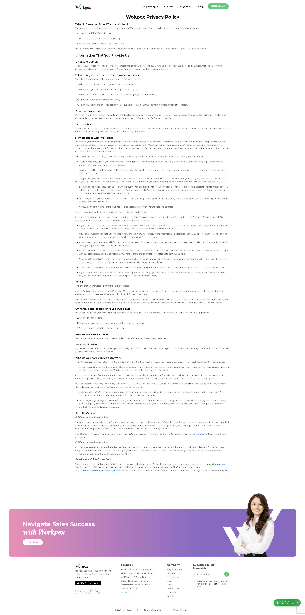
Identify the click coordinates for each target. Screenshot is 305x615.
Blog (169, 581)
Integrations (185, 6)
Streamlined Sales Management (136, 581)
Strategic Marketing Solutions (135, 585)
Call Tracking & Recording (133, 577)
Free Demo (33, 542)
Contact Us (218, 6)
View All (125, 592)
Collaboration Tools (130, 589)
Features (169, 6)
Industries (172, 592)
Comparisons (173, 589)
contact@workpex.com (102, 132)
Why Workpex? (150, 6)
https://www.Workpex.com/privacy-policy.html (97, 470)
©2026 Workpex (123, 610)
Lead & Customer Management (136, 569)
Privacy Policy (180, 610)
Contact (171, 596)
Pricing (200, 6)
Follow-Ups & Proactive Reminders (137, 573)
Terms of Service (152, 610)
